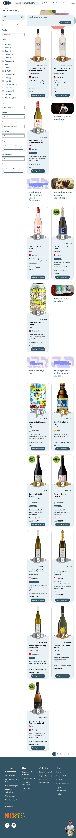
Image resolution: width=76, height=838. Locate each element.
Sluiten (63, 402)
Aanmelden (15, 434)
